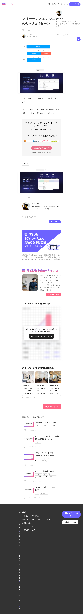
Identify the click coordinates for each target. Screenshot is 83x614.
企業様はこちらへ (70, 522)
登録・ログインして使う (71, 514)
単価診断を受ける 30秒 (41, 148)
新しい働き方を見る (53, 294)
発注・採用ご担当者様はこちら (58, 4)
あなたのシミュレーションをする (41, 336)
